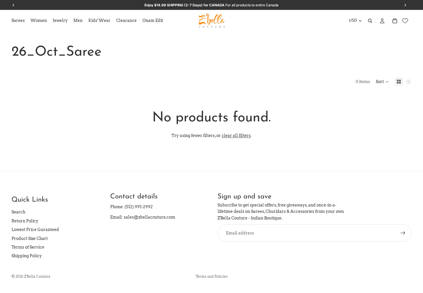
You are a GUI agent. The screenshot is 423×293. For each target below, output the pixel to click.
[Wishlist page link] (405, 21)
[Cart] (394, 20)
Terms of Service (28, 247)
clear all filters (236, 135)
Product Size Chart (30, 238)
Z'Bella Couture (37, 276)
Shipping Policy (27, 255)
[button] (382, 81)
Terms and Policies (212, 276)
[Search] (370, 20)
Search (18, 212)
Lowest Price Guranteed (35, 229)
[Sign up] (403, 233)
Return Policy (25, 221)
